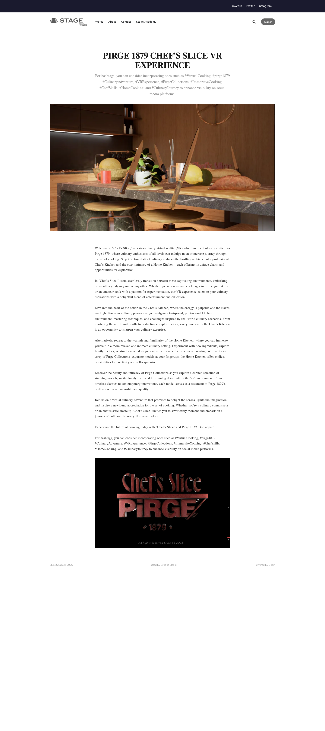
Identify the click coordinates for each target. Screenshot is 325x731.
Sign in (268, 22)
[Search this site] (254, 22)
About (112, 21)
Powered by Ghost (265, 564)
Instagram (265, 6)
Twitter (250, 6)
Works (99, 21)
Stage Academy (146, 21)
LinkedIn (236, 6)
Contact (126, 21)
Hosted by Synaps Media (163, 564)
